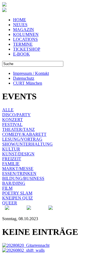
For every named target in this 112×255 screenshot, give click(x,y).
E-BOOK (21, 54)
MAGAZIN (23, 29)
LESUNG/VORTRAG (22, 139)
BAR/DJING (13, 183)
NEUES (20, 24)
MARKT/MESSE (17, 168)
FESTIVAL (12, 124)
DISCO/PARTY (16, 114)
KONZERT (12, 119)
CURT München (27, 83)
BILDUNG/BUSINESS (23, 178)
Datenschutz (23, 78)
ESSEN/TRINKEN (19, 173)
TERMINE (23, 44)
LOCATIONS (25, 39)
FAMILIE (11, 163)
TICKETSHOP (26, 49)
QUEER (9, 203)
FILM (7, 188)
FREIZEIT (11, 158)
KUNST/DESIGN (18, 154)
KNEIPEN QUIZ (17, 198)
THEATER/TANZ (18, 129)
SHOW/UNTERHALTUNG (27, 144)
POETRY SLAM (17, 193)
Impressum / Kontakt (31, 73)
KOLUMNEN (26, 34)
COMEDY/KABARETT (24, 134)
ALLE (8, 109)
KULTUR (11, 149)
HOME (19, 19)
